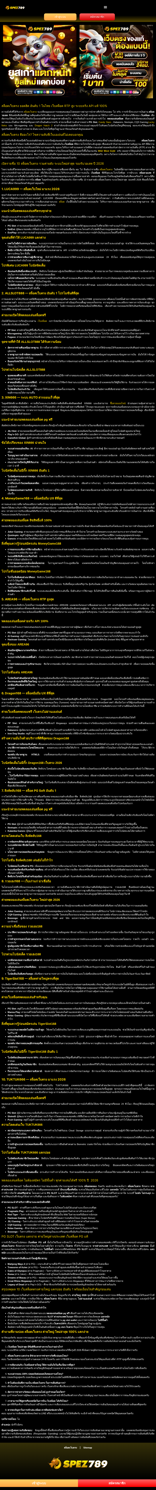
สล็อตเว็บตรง (30, 111)
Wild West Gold (106, 151)
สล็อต (62, 201)
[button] (105, 7)
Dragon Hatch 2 (44, 125)
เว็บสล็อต (42, 321)
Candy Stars (105, 122)
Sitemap (87, 1447)
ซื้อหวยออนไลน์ (118, 403)
